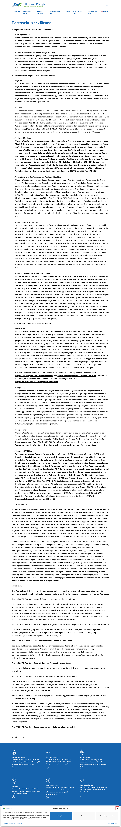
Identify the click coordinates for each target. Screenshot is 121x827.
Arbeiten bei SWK (92, 12)
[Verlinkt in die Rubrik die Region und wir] (47, 767)
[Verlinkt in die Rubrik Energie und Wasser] (13, 768)
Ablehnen (84, 816)
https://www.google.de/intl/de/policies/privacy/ (36, 424)
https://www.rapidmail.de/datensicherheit (34, 375)
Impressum (19, 823)
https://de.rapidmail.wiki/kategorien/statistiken (36, 381)
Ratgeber (67, 11)
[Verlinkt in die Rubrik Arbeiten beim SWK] (47, 798)
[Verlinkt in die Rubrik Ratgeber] (13, 797)
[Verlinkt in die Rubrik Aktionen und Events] (81, 795)
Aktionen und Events (77, 12)
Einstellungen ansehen (107, 816)
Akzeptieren (61, 816)
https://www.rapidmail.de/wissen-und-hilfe (76, 375)
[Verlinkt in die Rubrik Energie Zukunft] (81, 770)
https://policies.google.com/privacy (42, 318)
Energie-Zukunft (40, 12)
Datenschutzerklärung (9, 823)
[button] (117, 808)
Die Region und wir (55, 12)
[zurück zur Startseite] (28, 5)
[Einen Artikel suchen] (107, 5)
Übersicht (16, 11)
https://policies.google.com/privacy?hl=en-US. (35, 499)
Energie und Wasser (27, 12)
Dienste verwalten (112, 823)
